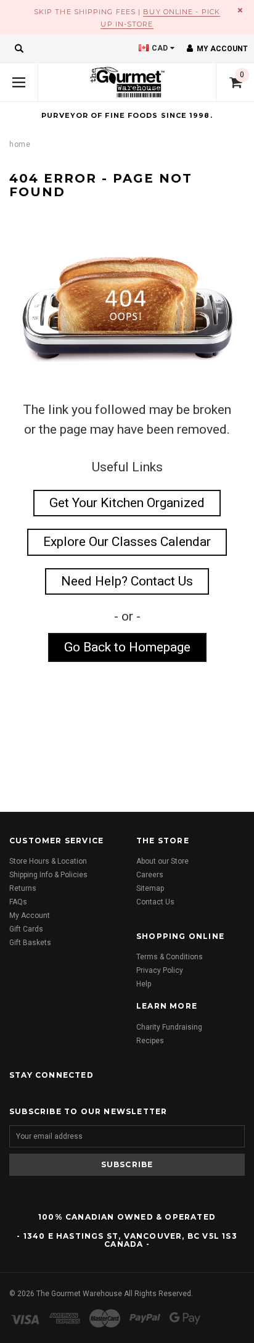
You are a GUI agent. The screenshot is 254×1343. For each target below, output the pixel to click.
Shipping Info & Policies (48, 874)
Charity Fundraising (169, 1027)
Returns (22, 888)
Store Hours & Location (48, 861)
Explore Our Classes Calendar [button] (127, 541)
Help (143, 984)
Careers (149, 874)
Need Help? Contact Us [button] (127, 581)
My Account (29, 915)
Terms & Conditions (169, 956)
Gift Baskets (30, 942)
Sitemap (150, 888)
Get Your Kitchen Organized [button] (127, 502)
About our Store (162, 861)
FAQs (18, 902)
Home (19, 144)
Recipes (150, 1040)
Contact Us (155, 902)
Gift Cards (26, 929)
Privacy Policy (159, 970)
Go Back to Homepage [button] (127, 647)
